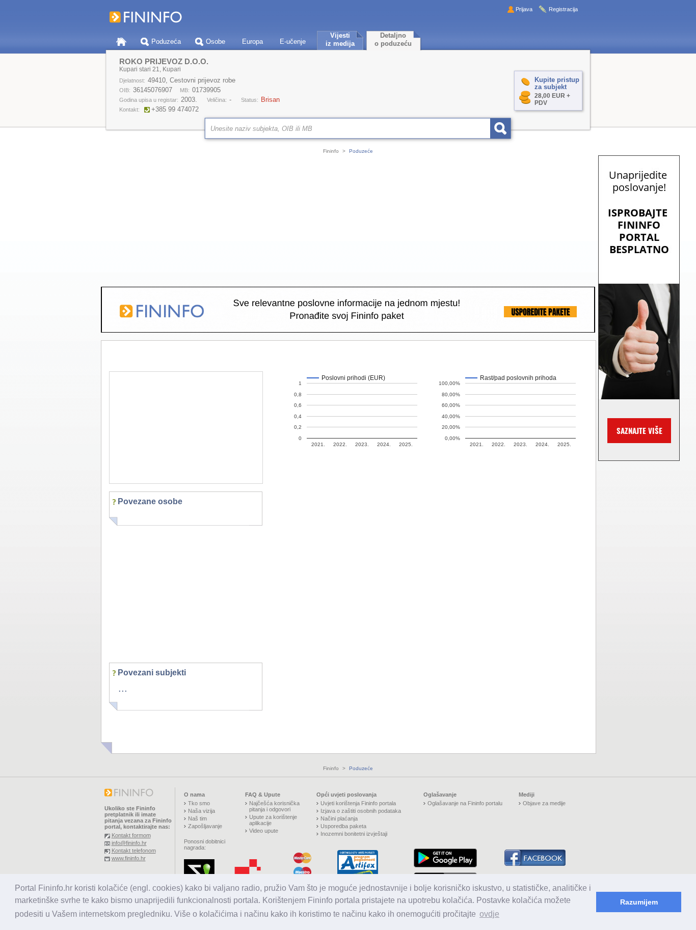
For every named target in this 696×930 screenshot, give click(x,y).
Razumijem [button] (639, 902)
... (122, 688)
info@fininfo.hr (129, 843)
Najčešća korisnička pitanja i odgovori (274, 806)
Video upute (263, 831)
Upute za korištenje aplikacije (273, 820)
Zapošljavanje (205, 826)
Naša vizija (201, 811)
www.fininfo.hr (129, 858)
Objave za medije (544, 803)
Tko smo (199, 803)
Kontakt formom (131, 835)
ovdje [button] (489, 914)
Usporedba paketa (343, 826)
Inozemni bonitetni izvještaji (353, 834)
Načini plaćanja (339, 818)
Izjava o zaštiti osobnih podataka (360, 811)
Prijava (524, 9)
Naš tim (197, 818)
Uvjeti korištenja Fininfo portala (358, 803)
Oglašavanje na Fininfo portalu (464, 803)
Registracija (563, 9)
